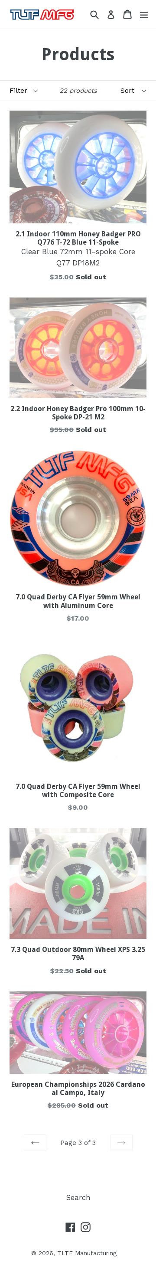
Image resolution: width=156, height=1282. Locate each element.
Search (78, 1197)
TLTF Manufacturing (87, 1252)
